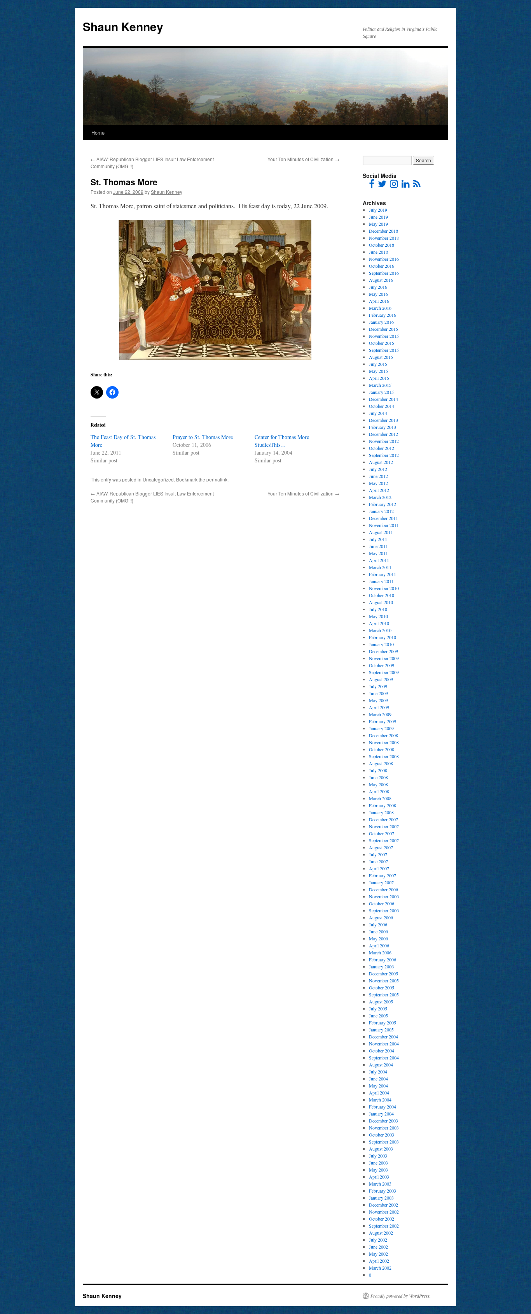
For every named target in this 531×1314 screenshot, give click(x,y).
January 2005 (381, 1029)
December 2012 (383, 434)
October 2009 (381, 665)
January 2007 (381, 882)
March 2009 (380, 714)
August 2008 (381, 763)
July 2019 (378, 210)
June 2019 (378, 217)
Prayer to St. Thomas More (203, 437)
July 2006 (378, 924)
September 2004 (384, 1057)
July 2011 (378, 539)
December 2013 (383, 420)
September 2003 (384, 1141)
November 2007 (384, 826)
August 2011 (381, 532)
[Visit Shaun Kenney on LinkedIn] (406, 185)
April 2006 (379, 945)
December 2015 (383, 329)
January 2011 (381, 581)
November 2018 (384, 238)
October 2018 (381, 245)
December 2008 (383, 735)
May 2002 (378, 1254)
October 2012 (381, 448)
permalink (216, 479)
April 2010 (379, 623)
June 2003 (378, 1162)
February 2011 (382, 574)
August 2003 (381, 1148)
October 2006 (381, 903)
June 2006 (378, 931)
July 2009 (378, 686)
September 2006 (384, 910)
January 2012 (381, 511)
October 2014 (381, 406)
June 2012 (378, 476)
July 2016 (378, 287)
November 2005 (384, 980)
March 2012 (380, 497)
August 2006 (381, 917)
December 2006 (383, 889)
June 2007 (378, 861)
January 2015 (381, 392)
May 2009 (378, 700)
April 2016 (379, 301)
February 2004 (382, 1106)
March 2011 (380, 567)
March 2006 (380, 952)
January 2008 (381, 812)
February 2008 (382, 805)
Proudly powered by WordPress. (400, 1296)
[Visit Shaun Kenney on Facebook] (371, 185)
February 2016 (382, 315)
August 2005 (381, 1001)
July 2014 (378, 413)
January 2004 (381, 1113)
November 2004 (384, 1043)
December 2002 (383, 1205)
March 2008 (380, 798)
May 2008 (378, 784)
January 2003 (381, 1198)
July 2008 (378, 770)
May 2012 (378, 483)
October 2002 (381, 1219)
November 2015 (384, 336)
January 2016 (381, 322)
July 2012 (378, 469)
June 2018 (378, 252)
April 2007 (379, 868)
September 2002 (384, 1226)
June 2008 (378, 777)
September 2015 (384, 350)
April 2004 (379, 1092)
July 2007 (378, 854)
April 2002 (379, 1261)
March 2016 (380, 308)
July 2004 (378, 1071)
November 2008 (384, 742)
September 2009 (384, 672)
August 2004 (381, 1064)
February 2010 (382, 637)
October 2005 (381, 987)
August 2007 (381, 847)
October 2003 (381, 1134)
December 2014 (383, 399)
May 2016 (378, 294)
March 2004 (380, 1099)
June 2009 (378, 693)
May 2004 (378, 1085)
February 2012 (382, 504)
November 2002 (384, 1212)
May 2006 (378, 938)
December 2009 (383, 651)
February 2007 (382, 875)
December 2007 (383, 819)
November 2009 (384, 658)
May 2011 (378, 553)
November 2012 (384, 441)
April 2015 (379, 378)
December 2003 (383, 1120)
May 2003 (378, 1169)
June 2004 (378, 1078)
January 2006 (381, 966)
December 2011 (383, 518)
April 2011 (379, 560)
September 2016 (384, 273)
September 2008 (384, 756)
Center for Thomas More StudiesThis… (282, 440)
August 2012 (381, 462)
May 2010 (378, 616)
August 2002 (381, 1233)
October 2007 (381, 833)
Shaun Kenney (123, 26)
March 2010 (380, 630)
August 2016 (381, 280)
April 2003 (379, 1176)
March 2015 (380, 385)
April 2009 (379, 707)
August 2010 (381, 602)
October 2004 (381, 1050)
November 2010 (384, 588)
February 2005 (382, 1022)
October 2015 (381, 343)
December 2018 (383, 231)
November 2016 (384, 259)
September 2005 (384, 994)
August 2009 (381, 679)
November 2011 (384, 525)
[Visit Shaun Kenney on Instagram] (394, 185)
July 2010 (378, 609)
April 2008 (379, 791)
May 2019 (378, 224)
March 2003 (380, 1183)
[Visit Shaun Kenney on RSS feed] (417, 185)
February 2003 (382, 1191)
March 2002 (380, 1268)
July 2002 (378, 1240)
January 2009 (381, 728)
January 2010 (381, 644)
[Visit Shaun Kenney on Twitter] (382, 185)
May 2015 (378, 371)
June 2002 (378, 1247)
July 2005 (378, 1008)
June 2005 (378, 1015)
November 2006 (384, 896)
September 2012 (384, 455)
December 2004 (383, 1036)
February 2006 (382, 959)
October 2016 (381, 266)
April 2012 (379, 490)
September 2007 (384, 840)
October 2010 (381, 595)
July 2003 (378, 1155)
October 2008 (381, 749)
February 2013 (382, 427)
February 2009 (382, 721)
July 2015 (378, 364)
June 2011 (378, 546)
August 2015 (381, 357)
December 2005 (383, 973)
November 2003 (384, 1127)
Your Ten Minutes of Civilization (303, 159)
